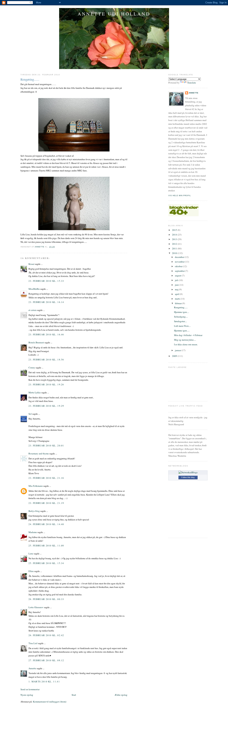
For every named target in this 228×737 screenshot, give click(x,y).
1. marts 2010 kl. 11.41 (44, 681)
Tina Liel (32, 643)
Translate (191, 82)
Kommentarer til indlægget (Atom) (49, 701)
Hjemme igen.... (181, 312)
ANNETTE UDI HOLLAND (114, 14)
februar (178, 303)
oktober (179, 266)
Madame (32, 532)
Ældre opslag (121, 694)
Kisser (31, 264)
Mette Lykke (34, 392)
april (177, 294)
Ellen (31, 571)
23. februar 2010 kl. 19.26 (46, 384)
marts (178, 298)
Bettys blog (34, 511)
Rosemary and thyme (38, 453)
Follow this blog (188, 477)
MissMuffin (34, 288)
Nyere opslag (26, 694)
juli (177, 280)
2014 (175, 234)
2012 (175, 243)
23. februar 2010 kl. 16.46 (46, 334)
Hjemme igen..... (182, 330)
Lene (30, 553)
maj (177, 289)
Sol (30, 413)
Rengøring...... (181, 307)
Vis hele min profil (179, 195)
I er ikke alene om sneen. (186, 344)
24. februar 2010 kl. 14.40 (46, 524)
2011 (175, 248)
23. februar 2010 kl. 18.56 (46, 359)
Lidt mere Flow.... (182, 325)
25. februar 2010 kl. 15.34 (46, 563)
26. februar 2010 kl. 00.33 (46, 599)
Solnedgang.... (181, 316)
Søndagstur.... (180, 321)
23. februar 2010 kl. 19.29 (46, 405)
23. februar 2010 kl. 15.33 (46, 280)
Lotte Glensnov (35, 607)
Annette (32, 668)
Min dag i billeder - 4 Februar (188, 335)
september (180, 270)
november (180, 261)
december (180, 257)
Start (74, 694)
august (178, 275)
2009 (175, 356)
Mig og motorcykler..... (185, 339)
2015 (175, 230)
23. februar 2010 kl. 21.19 (46, 503)
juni (177, 284)
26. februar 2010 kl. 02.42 (46, 635)
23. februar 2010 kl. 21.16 (46, 477)
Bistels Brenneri (36, 342)
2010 (175, 253)
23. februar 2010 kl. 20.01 (46, 445)
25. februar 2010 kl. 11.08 (46, 545)
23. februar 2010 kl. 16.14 (46, 302)
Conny (31, 367)
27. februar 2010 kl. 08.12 (46, 660)
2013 (175, 239)
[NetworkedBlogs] (188, 472)
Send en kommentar (30, 689)
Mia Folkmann (35, 485)
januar (178, 350)
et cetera (32, 310)
